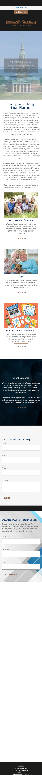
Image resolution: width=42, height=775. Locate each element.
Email (4, 455)
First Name (6, 537)
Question (5, 480)
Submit (7, 498)
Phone (4, 468)
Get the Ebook (10, 574)
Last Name (5, 549)
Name (4, 443)
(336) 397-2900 (23, 768)
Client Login (22, 12)
